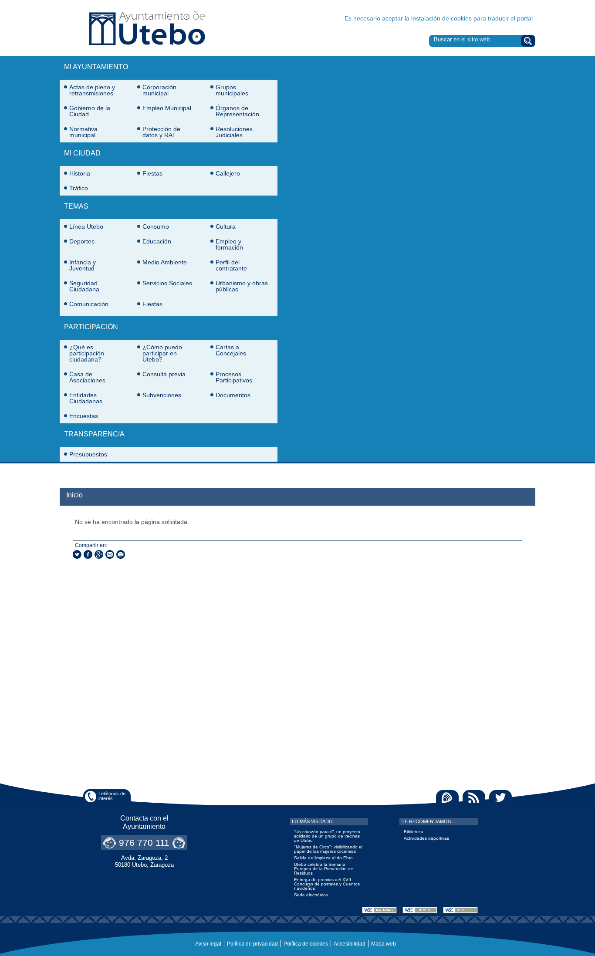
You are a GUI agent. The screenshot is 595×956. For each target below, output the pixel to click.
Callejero (228, 173)
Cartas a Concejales (231, 350)
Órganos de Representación (237, 111)
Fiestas (152, 173)
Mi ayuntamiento (96, 67)
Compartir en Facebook (88, 554)
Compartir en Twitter (77, 554)
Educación (156, 241)
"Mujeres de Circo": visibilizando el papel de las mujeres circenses (328, 849)
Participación (91, 327)
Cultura (226, 226)
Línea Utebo (86, 226)
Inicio (74, 495)
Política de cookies (306, 944)
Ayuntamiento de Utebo (147, 28)
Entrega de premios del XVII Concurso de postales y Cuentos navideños (327, 884)
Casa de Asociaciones (87, 377)
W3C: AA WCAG (379, 910)
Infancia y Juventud (82, 265)
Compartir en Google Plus (99, 554)
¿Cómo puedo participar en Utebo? (162, 353)
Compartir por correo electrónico (109, 554)
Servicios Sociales (167, 283)
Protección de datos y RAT (161, 132)
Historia (79, 173)
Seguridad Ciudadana (84, 286)
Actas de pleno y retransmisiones (92, 90)
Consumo (155, 226)
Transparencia (94, 434)
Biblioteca (413, 831)
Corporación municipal (159, 90)
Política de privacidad (252, 944)
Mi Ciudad (82, 153)
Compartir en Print (120, 554)
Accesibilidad (349, 944)
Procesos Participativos (234, 377)
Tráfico (78, 188)
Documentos (233, 395)
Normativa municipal (83, 132)
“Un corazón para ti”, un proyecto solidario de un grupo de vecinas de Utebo (327, 836)
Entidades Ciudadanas (85, 398)
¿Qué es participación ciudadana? (86, 353)
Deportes (82, 241)
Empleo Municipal (166, 108)
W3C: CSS (460, 910)
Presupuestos (88, 454)
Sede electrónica (311, 894)
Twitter (500, 797)
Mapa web (383, 944)
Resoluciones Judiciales (234, 132)
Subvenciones (161, 395)
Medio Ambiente (164, 262)
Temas (76, 206)
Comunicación (88, 304)
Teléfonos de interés (111, 796)
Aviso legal (208, 944)
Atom (447, 797)
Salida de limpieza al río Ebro (323, 857)
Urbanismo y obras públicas (242, 286)
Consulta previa (164, 374)
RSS (474, 797)
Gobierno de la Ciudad (89, 111)
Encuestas (83, 415)
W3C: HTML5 (419, 910)
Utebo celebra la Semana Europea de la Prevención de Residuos (323, 868)
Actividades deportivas (426, 838)
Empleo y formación (229, 244)
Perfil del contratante (231, 265)
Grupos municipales (232, 90)
